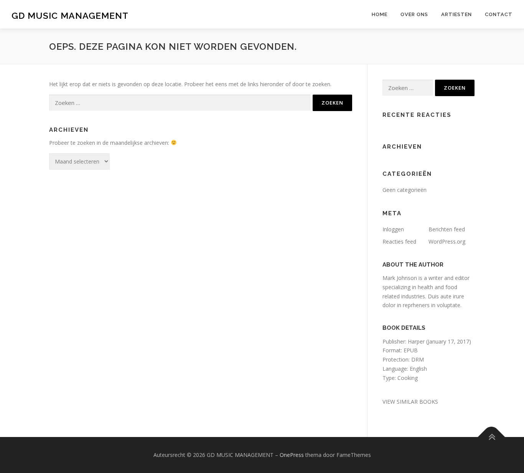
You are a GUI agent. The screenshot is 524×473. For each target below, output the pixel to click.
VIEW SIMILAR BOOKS (410, 401)
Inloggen (393, 229)
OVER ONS (414, 14)
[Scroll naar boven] (491, 437)
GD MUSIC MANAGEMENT (70, 15)
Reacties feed (399, 241)
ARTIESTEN (456, 14)
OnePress (292, 454)
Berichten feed (446, 229)
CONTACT (498, 14)
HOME (379, 14)
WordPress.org (446, 241)
